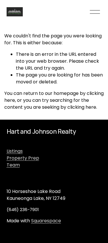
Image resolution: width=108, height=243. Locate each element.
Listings (15, 151)
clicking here (81, 107)
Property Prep (23, 158)
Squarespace (46, 220)
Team (13, 165)
